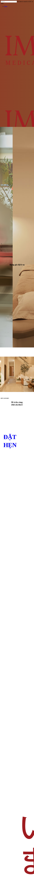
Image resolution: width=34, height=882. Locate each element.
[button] (5, 6)
